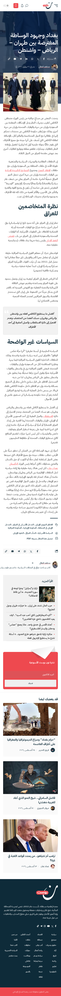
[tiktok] (38, 926)
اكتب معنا (13, 945)
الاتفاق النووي (44, 170)
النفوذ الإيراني (18, 533)
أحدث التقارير (25, 934)
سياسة (53, 934)
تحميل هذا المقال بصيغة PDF (40, 538)
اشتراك (30, 683)
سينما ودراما (38, 961)
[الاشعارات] (22, 5)
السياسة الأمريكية (45, 533)
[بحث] (27, 5)
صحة (41, 971)
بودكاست (27, 955)
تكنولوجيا (53, 971)
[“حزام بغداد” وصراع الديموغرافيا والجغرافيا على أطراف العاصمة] (30, 719)
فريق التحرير (44, 750)
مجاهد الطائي (44, 67)
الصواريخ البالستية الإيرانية (17, 170)
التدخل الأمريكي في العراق (23, 524)
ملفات (28, 939)
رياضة (54, 961)
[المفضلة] (16, 5)
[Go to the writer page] (55, 564)
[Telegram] (41, 926)
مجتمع (53, 939)
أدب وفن (39, 945)
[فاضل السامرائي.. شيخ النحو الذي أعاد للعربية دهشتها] (30, 777)
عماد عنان (45, 866)
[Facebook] (55, 926)
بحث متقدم (13, 955)
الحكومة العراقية (15, 528)
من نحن (14, 934)
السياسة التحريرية (11, 950)
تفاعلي (27, 961)
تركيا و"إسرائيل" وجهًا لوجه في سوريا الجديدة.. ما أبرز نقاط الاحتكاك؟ (24, 592)
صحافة (40, 939)
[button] (55, 5)
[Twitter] (52, 926)
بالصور (28, 971)
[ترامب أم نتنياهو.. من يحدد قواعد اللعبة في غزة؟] (30, 835)
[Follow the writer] (32, 563)
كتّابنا (15, 939)
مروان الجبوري (43, 808)
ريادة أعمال (38, 950)
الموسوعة (26, 966)
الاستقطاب (48, 416)
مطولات (27, 945)
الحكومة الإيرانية (29, 528)
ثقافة (41, 977)
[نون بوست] (48, 5)
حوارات (27, 950)
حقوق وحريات (51, 945)
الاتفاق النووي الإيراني (44, 524)
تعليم (54, 966)
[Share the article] (43, 59)
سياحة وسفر (38, 955)
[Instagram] (45, 926)
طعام (41, 966)
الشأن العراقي (30, 533)
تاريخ (54, 955)
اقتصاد (40, 934)
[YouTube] (48, 926)
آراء (55, 950)
